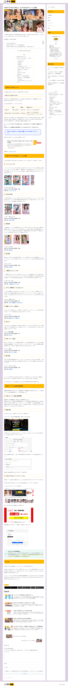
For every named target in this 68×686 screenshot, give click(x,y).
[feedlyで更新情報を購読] (56, 58)
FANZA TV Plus (13, 151)
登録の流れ (52, 113)
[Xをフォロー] (54, 58)
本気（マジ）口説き (21, 72)
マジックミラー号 (21, 59)
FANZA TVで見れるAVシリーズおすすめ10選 (56, 77)
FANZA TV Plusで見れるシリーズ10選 (24, 58)
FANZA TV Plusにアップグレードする (25, 80)
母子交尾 (19, 64)
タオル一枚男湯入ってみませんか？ (24, 67)
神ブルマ (10, 335)
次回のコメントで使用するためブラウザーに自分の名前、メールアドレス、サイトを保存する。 (24, 671)
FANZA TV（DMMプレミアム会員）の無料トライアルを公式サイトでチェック (22, 132)
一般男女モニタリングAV (22, 66)
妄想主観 (10, 249)
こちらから (10, 413)
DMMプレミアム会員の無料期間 (24, 77)
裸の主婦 (19, 74)
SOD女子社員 (20, 61)
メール (6, 667)
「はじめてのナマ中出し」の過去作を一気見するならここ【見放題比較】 (56, 72)
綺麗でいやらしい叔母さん (23, 69)
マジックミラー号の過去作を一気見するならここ (56, 68)
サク (56, 43)
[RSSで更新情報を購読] (57, 58)
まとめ (18, 82)
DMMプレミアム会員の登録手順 (23, 75)
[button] (24, 587)
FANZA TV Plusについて (21, 56)
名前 (5, 663)
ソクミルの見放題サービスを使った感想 (56, 80)
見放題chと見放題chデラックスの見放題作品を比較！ (56, 83)
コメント (6, 651)
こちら (6, 486)
